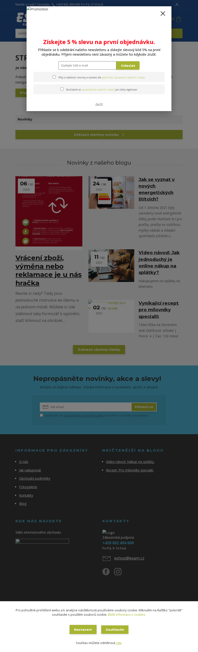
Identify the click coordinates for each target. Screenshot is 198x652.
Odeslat (128, 66)
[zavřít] (163, 13)
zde (118, 643)
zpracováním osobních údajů (98, 89)
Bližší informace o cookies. (127, 614)
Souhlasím (115, 629)
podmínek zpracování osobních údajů (123, 77)
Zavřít (99, 104)
